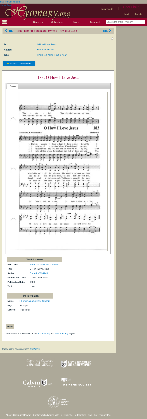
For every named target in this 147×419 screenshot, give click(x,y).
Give (90, 415)
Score (13, 86)
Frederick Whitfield (46, 49)
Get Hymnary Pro (102, 415)
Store (76, 22)
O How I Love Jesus (46, 44)
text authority (44, 333)
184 (105, 30)
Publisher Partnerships (75, 415)
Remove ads (107, 9)
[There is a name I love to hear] (52, 55)
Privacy (27, 415)
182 (10, 30)
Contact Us (38, 415)
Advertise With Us (53, 415)
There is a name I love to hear (44, 264)
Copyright (18, 415)
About (8, 415)
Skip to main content (10, 2)
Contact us (35, 349)
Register (138, 14)
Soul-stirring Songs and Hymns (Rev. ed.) (43, 30)
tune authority (61, 333)
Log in (127, 14)
